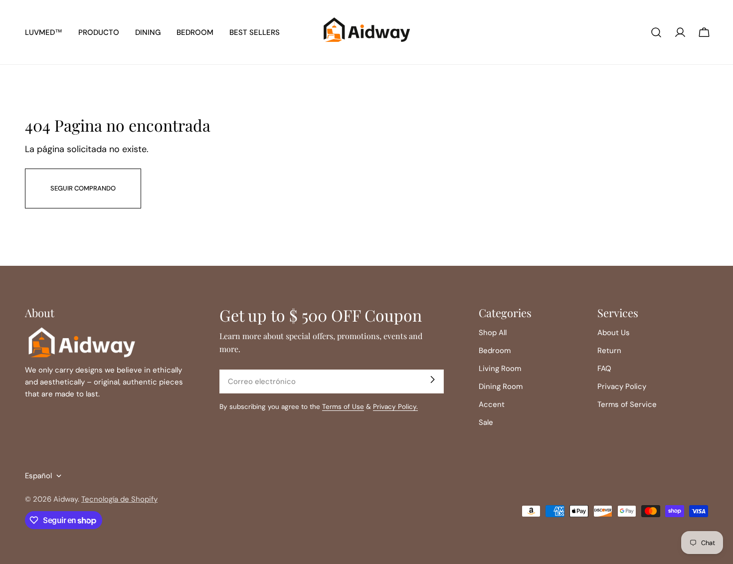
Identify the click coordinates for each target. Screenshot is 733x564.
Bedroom (495, 351)
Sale (486, 422)
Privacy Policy (621, 386)
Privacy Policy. (395, 406)
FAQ (604, 369)
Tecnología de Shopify (119, 499)
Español (38, 476)
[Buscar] (656, 32)
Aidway (65, 499)
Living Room (500, 369)
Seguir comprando (83, 188)
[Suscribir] (432, 379)
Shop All (493, 333)
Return (609, 351)
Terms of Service (627, 404)
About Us (613, 333)
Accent (492, 404)
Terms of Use (343, 406)
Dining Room (501, 386)
